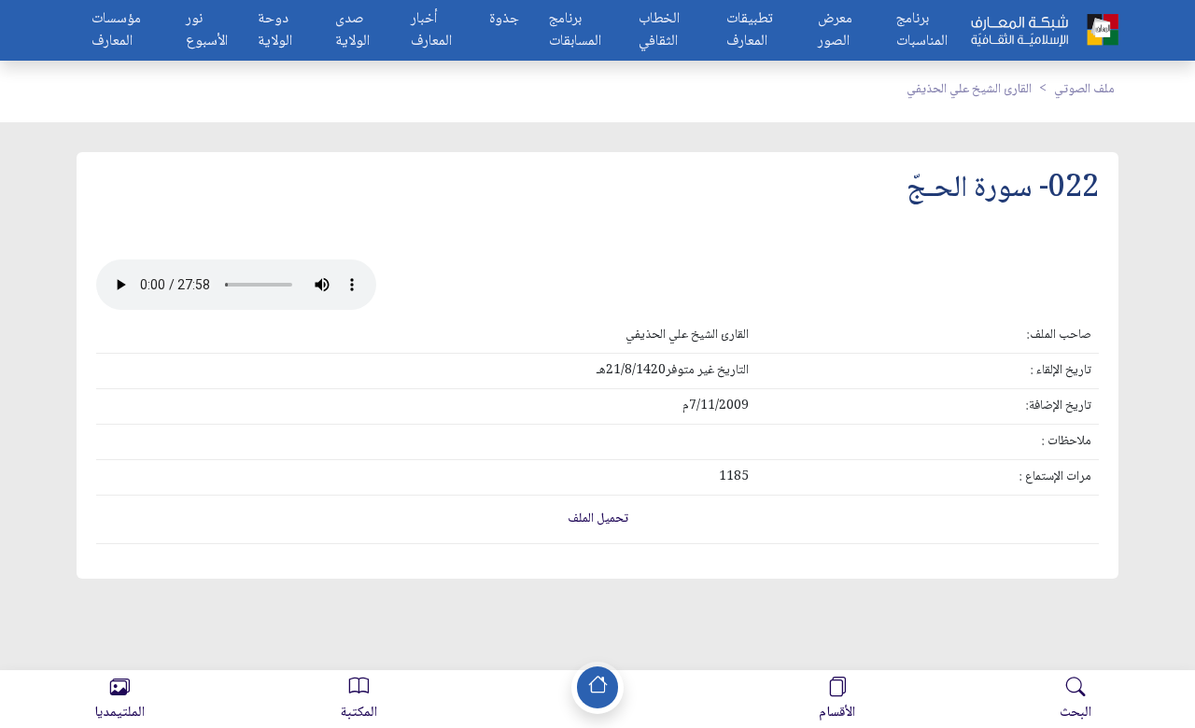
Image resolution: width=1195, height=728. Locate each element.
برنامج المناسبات (922, 30)
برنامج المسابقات (575, 30)
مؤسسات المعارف (116, 30)
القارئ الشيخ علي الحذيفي (969, 89)
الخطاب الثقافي (659, 30)
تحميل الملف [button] (598, 519)
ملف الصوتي (1084, 89)
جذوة (504, 20)
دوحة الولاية (275, 30)
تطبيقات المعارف (749, 30)
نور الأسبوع (207, 30)
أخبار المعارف (431, 30)
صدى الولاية (352, 30)
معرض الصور (835, 30)
